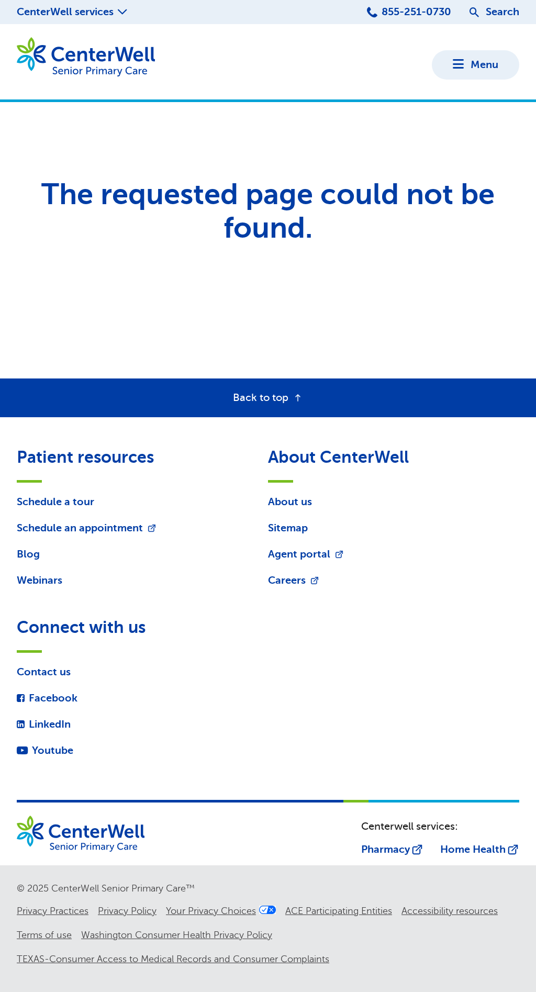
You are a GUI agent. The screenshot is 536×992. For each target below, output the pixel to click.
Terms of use (44, 935)
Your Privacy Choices (211, 911)
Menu (484, 65)
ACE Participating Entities (338, 911)
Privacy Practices (52, 911)
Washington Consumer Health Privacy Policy (176, 935)
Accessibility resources (449, 911)
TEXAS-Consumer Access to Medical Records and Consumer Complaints (173, 959)
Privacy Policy (127, 911)
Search (502, 12)
